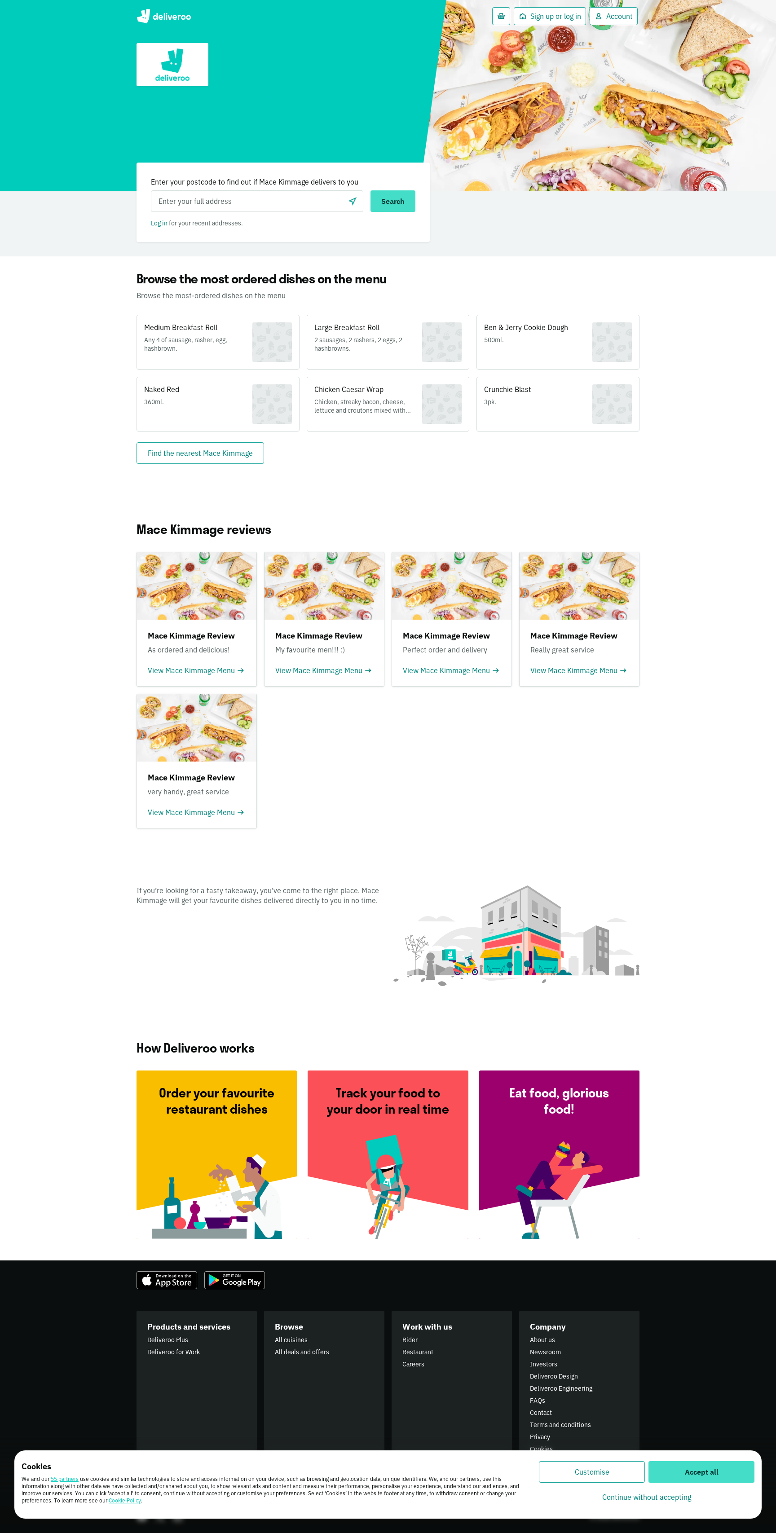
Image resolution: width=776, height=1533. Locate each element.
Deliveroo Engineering (561, 1388)
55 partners (65, 1479)
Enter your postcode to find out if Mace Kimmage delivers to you (254, 181)
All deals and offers (302, 1352)
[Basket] (501, 16)
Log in (159, 223)
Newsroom (545, 1352)
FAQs (537, 1400)
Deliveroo (164, 16)
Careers (413, 1364)
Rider (410, 1340)
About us (542, 1340)
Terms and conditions (560, 1425)
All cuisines (291, 1340)
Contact (541, 1413)
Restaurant (417, 1352)
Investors (543, 1364)
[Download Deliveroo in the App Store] (167, 1280)
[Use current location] (352, 201)
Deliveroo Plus (167, 1340)
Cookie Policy (125, 1500)
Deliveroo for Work (173, 1352)
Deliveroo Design (554, 1376)
